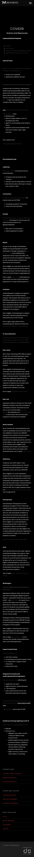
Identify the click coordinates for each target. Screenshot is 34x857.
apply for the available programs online (17, 490)
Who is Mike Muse (8, 821)
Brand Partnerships (10, 777)
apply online (15, 600)
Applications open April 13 (19, 391)
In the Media (7, 825)
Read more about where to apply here (15, 539)
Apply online (15, 277)
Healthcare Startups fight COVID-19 (17, 53)
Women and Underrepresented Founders (18, 51)
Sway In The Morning (10, 799)
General (8, 46)
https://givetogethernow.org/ (12, 144)
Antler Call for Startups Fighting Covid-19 (15, 725)
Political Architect (10, 782)
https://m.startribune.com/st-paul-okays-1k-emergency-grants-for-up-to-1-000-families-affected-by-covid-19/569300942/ (16, 340)
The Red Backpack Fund (10, 680)
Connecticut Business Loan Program (14, 198)
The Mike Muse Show (9, 795)
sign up (5, 100)
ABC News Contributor (11, 803)
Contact (6, 829)
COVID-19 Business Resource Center (17, 110)
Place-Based (10, 48)
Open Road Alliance (9, 653)
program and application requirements (15, 326)
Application (9, 114)
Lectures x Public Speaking (12, 773)
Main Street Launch (9, 171)
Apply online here (17, 637)
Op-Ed (5, 816)
